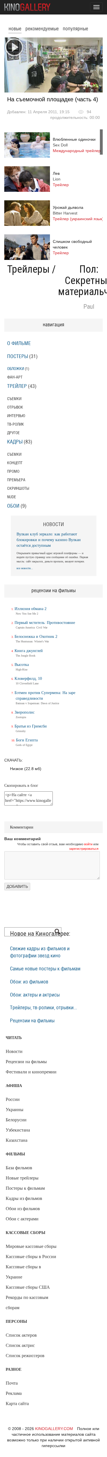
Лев (61, 179)
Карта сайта (17, 1403)
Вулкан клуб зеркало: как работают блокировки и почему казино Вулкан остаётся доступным (49, 540)
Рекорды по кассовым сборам (27, 1302)
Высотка (22, 665)
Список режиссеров (25, 1355)
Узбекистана (18, 1130)
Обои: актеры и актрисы (35, 995)
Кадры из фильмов (24, 1198)
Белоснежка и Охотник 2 (36, 636)
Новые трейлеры (22, 1178)
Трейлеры (28, 269)
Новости (14, 1051)
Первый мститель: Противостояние (45, 623)
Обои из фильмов (23, 1208)
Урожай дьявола (78, 213)
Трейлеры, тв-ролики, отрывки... (43, 1008)
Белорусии (16, 1119)
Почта (12, 1383)
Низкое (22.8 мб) (25, 768)
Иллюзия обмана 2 (31, 609)
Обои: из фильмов (29, 982)
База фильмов (19, 1167)
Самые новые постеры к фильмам (45, 969)
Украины (14, 1109)
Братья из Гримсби (31, 726)
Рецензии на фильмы (32, 1021)
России (13, 1099)
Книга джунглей (29, 651)
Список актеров (21, 1335)
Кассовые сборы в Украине (23, 1271)
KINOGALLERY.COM (54, 1428)
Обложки (15, 369)
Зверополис (25, 712)
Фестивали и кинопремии (31, 1071)
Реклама (14, 1393)
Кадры (15, 442)
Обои (13, 506)
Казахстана (16, 1140)
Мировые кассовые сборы (31, 1246)
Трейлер (17, 386)
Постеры (17, 356)
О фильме (19, 343)
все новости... (25, 568)
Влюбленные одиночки (77, 145)
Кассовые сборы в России (31, 1256)
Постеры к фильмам (25, 1188)
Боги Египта (27, 740)
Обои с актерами (22, 1218)
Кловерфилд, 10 (28, 678)
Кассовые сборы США (28, 1287)
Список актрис (20, 1345)
